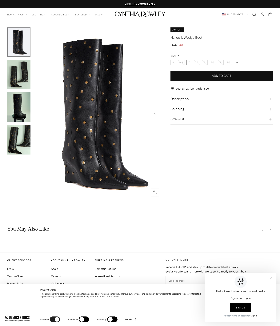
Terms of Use (15, 276)
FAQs (10, 269)
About (54, 269)
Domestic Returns (105, 269)
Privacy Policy (15, 284)
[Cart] (270, 14)
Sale (97, 14)
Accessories (59, 14)
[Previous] (262, 229)
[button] (254, 14)
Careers (56, 276)
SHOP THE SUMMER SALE (140, 4)
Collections (57, 284)
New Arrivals (15, 14)
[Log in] (262, 14)
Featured (81, 14)
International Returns (107, 276)
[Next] (270, 229)
